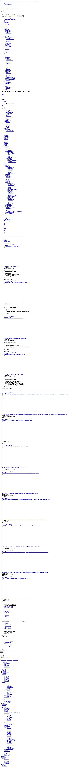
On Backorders (7, 241)
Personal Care (6, 165)
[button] (6, 353)
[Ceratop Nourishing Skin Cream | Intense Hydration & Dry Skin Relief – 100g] (38, 430)
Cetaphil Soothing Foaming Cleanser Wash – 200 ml (14, 374)
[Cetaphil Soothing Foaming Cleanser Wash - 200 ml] (39, 364)
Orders (6, 47)
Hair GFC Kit (8, 63)
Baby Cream (10, 148)
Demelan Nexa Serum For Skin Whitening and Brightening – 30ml (14, 467)
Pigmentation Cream (10, 39)
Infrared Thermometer (12, 160)
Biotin (9, 111)
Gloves (5, 144)
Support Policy (8, 626)
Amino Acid (10, 155)
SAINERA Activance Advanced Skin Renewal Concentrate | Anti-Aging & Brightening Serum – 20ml (21, 546)
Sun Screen (10, 186)
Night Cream (8, 71)
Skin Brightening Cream (10, 77)
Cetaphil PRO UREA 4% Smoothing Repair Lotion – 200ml (15, 338)
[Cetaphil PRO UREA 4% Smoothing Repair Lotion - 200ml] (39, 328)
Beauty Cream (9, 125)
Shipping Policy (8, 627)
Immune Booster (11, 153)
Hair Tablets (8, 30)
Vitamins (8, 88)
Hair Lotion (8, 32)
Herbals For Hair (9, 110)
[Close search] (1, 654)
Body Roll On (8, 83)
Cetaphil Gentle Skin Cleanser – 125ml (11, 266)
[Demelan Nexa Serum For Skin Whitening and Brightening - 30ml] (38, 456)
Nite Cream (8, 45)
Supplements (6, 86)
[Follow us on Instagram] (4, 609)
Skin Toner (8, 72)
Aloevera (10, 113)
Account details (8, 46)
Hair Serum (8, 33)
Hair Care (7, 29)
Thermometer (11, 161)
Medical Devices (9, 158)
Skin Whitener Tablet (10, 212)
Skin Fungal (8, 76)
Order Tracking (8, 628)
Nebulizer (4, 705)
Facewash (8, 42)
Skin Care (7, 36)
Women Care (8, 206)
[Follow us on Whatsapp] (6, 609)
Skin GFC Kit (7, 763)
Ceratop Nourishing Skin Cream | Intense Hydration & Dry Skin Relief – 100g (16, 440)
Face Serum (8, 180)
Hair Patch (8, 62)
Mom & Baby (8, 156)
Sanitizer (10, 150)
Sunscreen (8, 40)
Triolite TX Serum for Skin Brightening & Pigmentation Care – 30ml (15, 598)
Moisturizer (8, 43)
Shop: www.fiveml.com (8, 607)
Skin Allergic (8, 70)
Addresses (7, 49)
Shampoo (8, 57)
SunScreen (8, 127)
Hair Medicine (11, 167)
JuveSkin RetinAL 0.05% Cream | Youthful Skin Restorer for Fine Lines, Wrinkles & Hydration (20, 493)
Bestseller (6, 52)
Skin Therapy (10, 183)
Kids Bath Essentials (11, 723)
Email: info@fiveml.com (8, 606)
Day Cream (8, 175)
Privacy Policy (8, 629)
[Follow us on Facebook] (2, 609)
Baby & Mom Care (11, 157)
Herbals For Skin (9, 112)
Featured (5, 239)
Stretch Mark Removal (10, 79)
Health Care (6, 147)
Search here (4, 16)
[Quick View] (12, 245)
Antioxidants (10, 152)
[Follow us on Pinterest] (3, 609)
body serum (10, 194)
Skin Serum (8, 41)
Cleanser (8, 44)
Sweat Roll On (9, 80)
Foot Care (8, 179)
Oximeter (10, 159)
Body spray (10, 202)
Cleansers (10, 198)
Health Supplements (10, 151)
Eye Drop (8, 210)
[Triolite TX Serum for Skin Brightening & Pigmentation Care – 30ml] (38, 588)
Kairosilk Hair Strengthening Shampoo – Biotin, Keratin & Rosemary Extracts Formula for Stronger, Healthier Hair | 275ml (25, 519)
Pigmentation (11, 192)
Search (20, 16)
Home (6, 28)
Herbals (5, 109)
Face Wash (8, 123)
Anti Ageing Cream (9, 37)
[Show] (0, 0)
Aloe (9, 154)
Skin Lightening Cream (10, 207)
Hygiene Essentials (10, 149)
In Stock (5, 240)
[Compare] (14, 245)
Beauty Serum (11, 199)
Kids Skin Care (11, 178)
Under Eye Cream (11, 184)
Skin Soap (8, 174)
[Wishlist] (10, 245)
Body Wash (8, 176)
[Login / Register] (3, 11)
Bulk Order (6, 89)
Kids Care (6, 134)
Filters (4, 101)
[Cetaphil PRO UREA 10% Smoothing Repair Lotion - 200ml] (39, 292)
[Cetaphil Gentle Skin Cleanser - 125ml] (39, 256)
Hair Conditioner (9, 31)
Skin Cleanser (9, 126)
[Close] (6, 107)
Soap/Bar (8, 122)
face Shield (6, 139)
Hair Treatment (11, 169)
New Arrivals (6, 146)
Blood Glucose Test (12, 162)
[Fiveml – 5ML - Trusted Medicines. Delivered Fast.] (11, 14)
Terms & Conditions (9, 624)
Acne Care (8, 38)
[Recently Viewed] (3, 649)
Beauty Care (6, 121)
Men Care (8, 181)
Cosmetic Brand (7, 164)
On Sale (5, 238)
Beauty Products (7, 136)
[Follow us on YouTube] (5, 609)
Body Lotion (8, 82)
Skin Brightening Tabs (10, 78)
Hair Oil (7, 34)
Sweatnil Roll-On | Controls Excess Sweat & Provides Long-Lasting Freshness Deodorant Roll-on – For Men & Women (25, 572)
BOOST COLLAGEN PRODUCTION (15, 211)
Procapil (5, 141)
